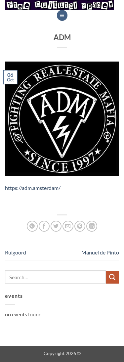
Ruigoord (15, 252)
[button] (62, 15)
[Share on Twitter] (56, 226)
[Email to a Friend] (67, 226)
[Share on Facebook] (44, 226)
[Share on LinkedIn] (91, 226)
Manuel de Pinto (100, 252)
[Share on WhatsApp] (32, 226)
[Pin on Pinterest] (79, 226)
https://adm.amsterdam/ (33, 188)
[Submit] (112, 277)
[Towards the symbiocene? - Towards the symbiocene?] (59, 5)
